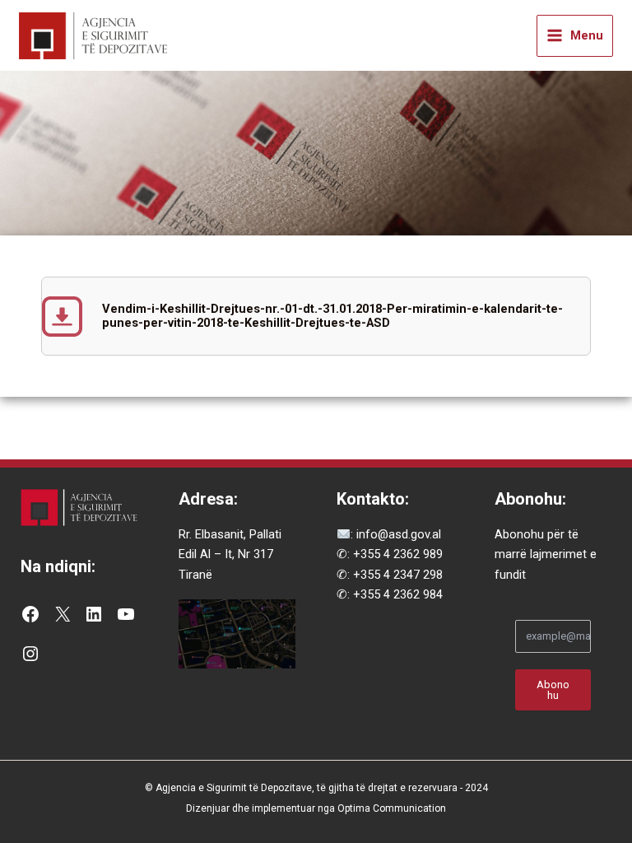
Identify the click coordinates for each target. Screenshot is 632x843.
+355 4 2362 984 (398, 594)
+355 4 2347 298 (398, 574)
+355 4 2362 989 (398, 554)
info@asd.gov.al (397, 534)
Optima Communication (391, 808)
